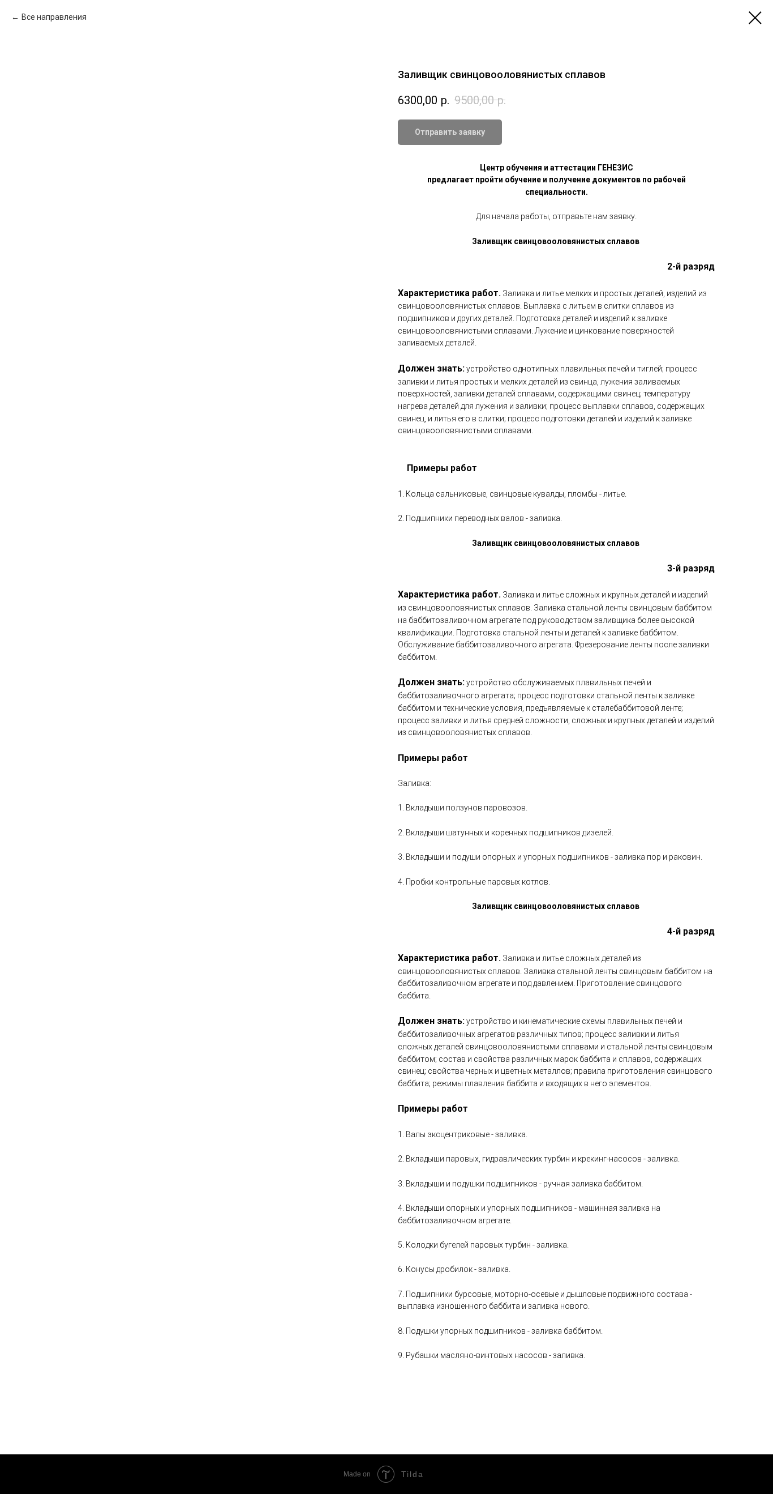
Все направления (54, 17)
